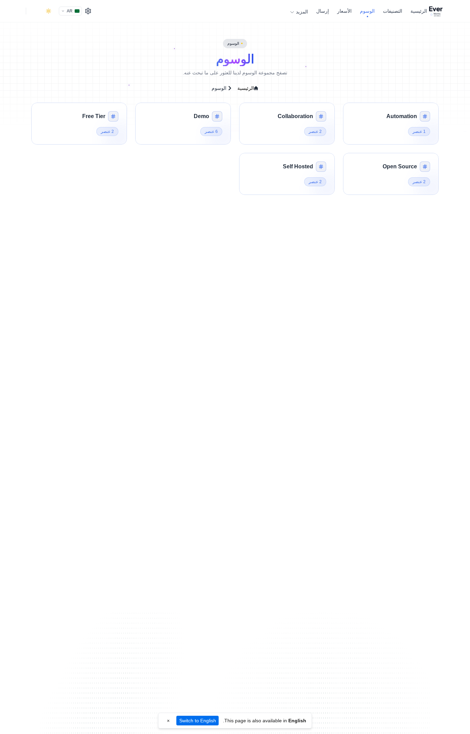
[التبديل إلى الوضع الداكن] (48, 11)
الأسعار (344, 11)
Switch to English (197, 720)
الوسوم (367, 11)
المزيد (302, 11)
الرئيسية (418, 11)
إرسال (322, 11)
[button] (391, 124)
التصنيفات (392, 11)
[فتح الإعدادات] (88, 11)
